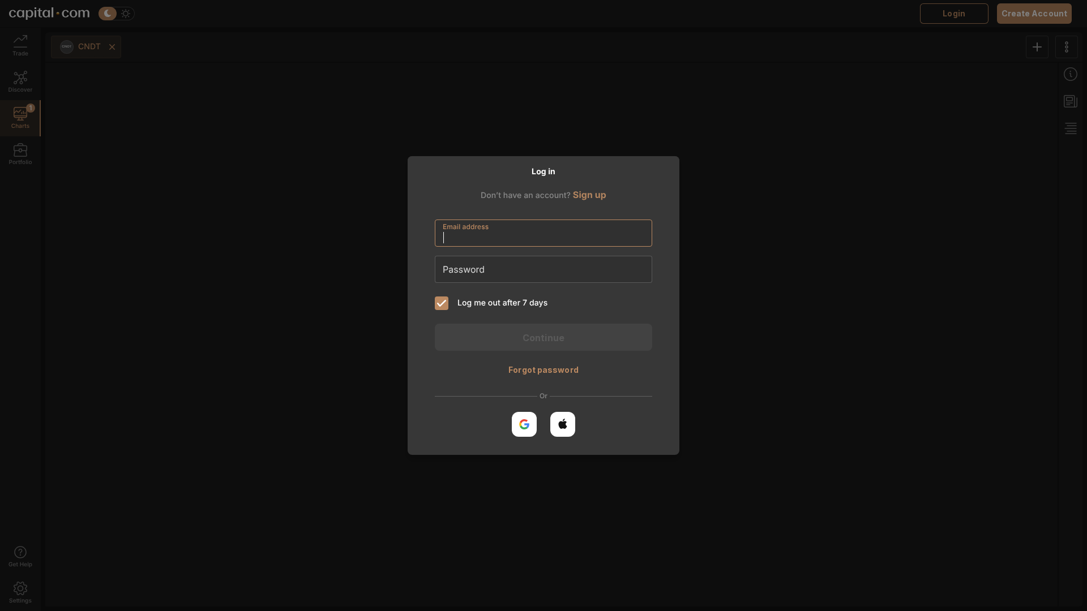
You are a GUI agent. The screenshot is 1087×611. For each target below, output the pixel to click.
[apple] (562, 424)
